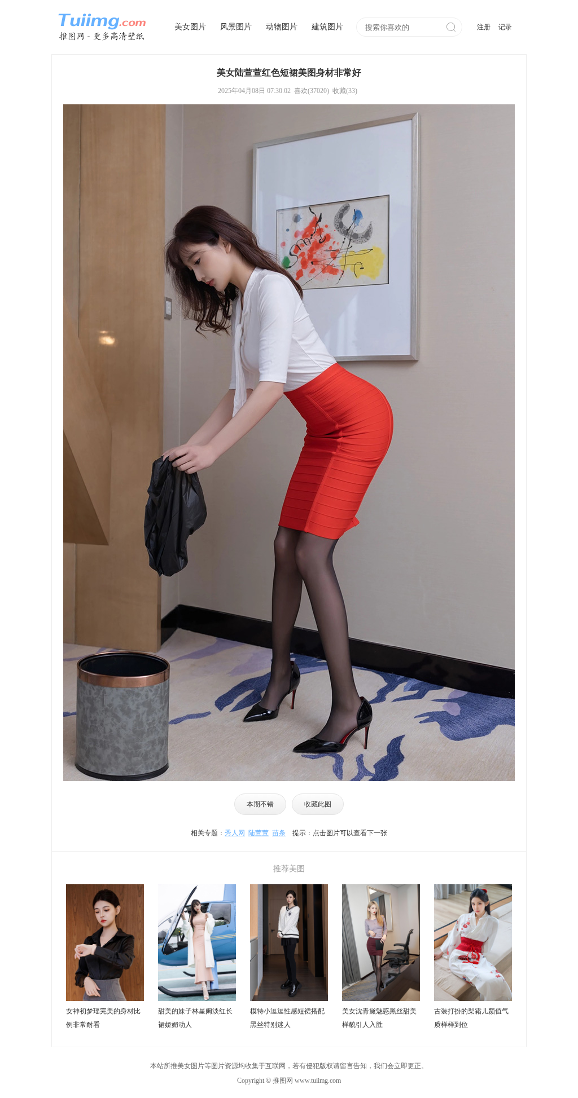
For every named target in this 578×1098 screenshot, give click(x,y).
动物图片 (281, 27)
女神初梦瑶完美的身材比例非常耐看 (103, 1018)
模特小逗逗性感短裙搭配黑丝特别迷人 (287, 1018)
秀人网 (235, 833)
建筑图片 (327, 27)
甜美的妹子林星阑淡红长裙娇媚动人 (195, 1018)
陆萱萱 (258, 833)
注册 (484, 27)
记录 (505, 27)
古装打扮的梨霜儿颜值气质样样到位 (471, 1018)
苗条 (279, 833)
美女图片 (190, 27)
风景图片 (236, 27)
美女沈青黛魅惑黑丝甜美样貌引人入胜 (379, 1018)
